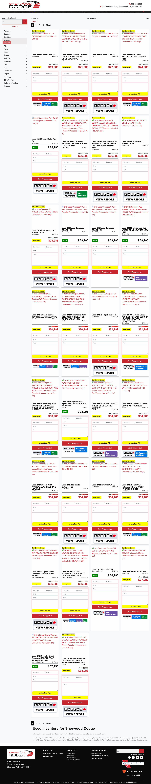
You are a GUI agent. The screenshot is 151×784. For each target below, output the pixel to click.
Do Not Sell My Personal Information (77, 782)
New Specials (71, 757)
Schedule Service (96, 753)
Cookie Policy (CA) (100, 755)
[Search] (24, 21)
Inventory (72, 750)
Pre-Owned (70, 755)
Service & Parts (99, 750)
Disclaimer (96, 759)
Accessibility (31, 782)
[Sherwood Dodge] (24, 5)
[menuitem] (15, 40)
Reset (14, 26)
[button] (8, 12)
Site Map (56, 782)
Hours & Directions (53, 753)
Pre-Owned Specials (73, 759)
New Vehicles (71, 753)
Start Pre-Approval (45, 99)
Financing (48, 756)
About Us (48, 750)
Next (48, 25)
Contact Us (19, 782)
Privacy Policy (45, 782)
